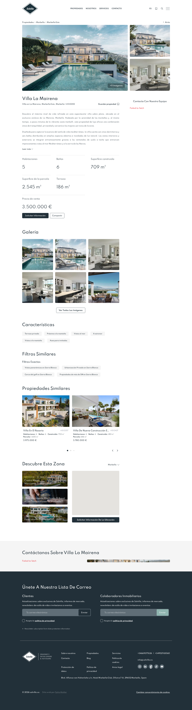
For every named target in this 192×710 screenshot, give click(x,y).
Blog (89, 658)
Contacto (65, 658)
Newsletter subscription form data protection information (46, 628)
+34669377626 (145, 653)
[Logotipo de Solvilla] (37, 656)
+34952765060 (162, 653)
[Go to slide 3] (73, 450)
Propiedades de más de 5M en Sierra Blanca (79, 374)
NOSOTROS (91, 8)
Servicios (116, 653)
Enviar (84, 612)
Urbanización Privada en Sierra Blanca (81, 367)
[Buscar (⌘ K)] (162, 8)
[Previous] (113, 450)
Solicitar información (35, 215)
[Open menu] (168, 8)
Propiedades (28, 22)
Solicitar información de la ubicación (95, 520)
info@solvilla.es (145, 660)
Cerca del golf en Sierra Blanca (38, 374)
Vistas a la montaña (33, 340)
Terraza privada (32, 333)
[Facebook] (151, 666)
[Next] (117, 450)
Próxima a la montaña (56, 333)
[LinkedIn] (145, 666)
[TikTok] (156, 666)
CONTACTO (117, 8)
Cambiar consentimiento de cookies (153, 692)
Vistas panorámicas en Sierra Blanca (41, 367)
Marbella (40, 22)
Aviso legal (117, 667)
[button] (70, 104)
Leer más (26, 149)
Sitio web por (54, 692)
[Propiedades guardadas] (156, 8)
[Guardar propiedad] (65, 399)
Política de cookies (117, 660)
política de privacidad (45, 620)
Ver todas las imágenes (71, 310)
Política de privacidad (92, 669)
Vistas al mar (79, 333)
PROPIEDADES (76, 8)
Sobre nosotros (68, 653)
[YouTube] (162, 666)
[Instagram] (140, 666)
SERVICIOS (104, 8)
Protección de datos (67, 669)
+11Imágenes (116, 85)
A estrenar (97, 333)
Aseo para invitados (58, 340)
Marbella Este (53, 22)
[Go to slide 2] (70, 450)
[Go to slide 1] (67, 450)
